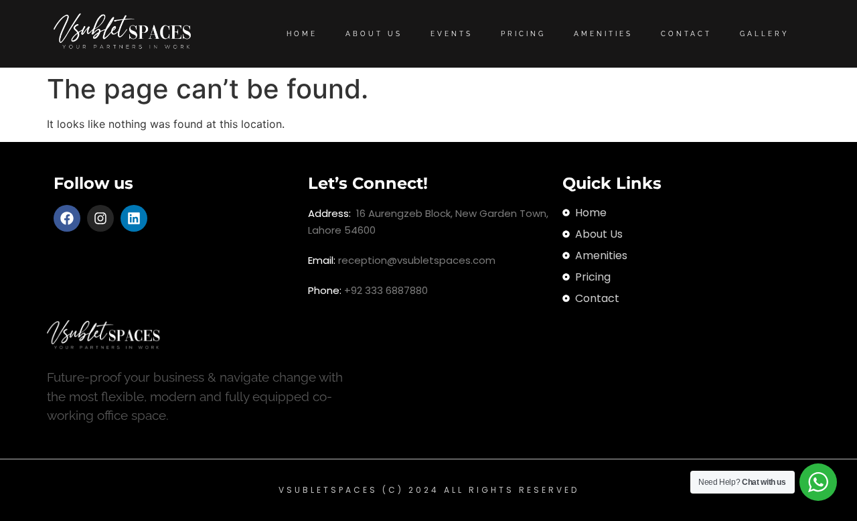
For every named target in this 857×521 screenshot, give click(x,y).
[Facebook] (67, 218)
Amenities (603, 34)
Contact (686, 34)
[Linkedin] (134, 218)
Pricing (523, 34)
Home (302, 34)
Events (452, 34)
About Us (373, 34)
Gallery (764, 34)
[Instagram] (100, 218)
